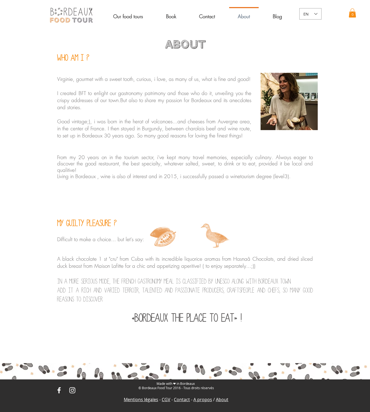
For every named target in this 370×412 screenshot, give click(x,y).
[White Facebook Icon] (59, 390)
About (222, 399)
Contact (182, 399)
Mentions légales (141, 399)
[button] (171, 14)
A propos (202, 399)
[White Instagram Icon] (72, 390)
